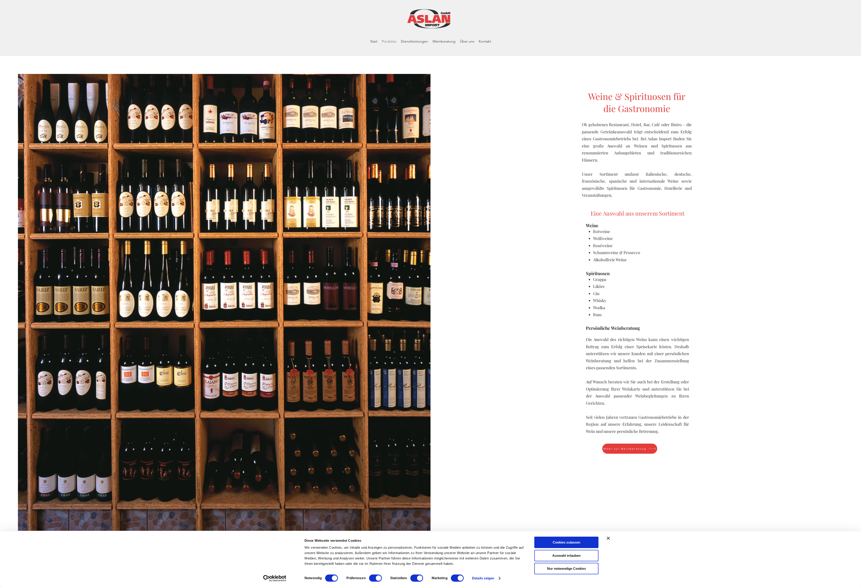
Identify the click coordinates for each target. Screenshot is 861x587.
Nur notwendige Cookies (566, 568)
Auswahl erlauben (566, 555)
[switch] (375, 578)
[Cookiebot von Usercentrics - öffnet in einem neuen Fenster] (274, 578)
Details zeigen (483, 578)
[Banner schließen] (608, 538)
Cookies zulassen (566, 542)
